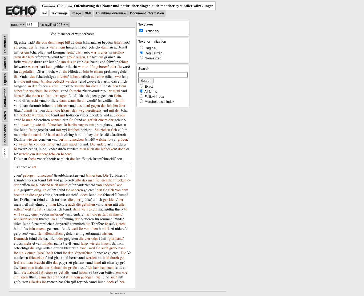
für (88, 85)
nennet (56, 119)
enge (38, 194)
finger (105, 243)
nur (93, 76)
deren (120, 114)
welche (79, 85)
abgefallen (26, 71)
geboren (102, 66)
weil (28, 209)
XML (88, 13)
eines (49, 272)
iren (103, 267)
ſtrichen (74, 129)
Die (92, 144)
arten (108, 204)
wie (24, 61)
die (38, 42)
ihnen (36, 95)
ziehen (105, 129)
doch (121, 148)
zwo (118, 76)
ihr (109, 90)
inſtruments (37, 228)
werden (70, 81)
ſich (114, 129)
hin (122, 100)
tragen (82, 124)
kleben (54, 90)
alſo (92, 66)
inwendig (27, 124)
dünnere (42, 153)
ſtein (122, 85)
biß (67, 42)
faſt (49, 180)
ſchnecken (55, 124)
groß (112, 247)
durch (50, 110)
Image (76, 13)
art (34, 166)
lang (84, 243)
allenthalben (54, 233)
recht (34, 100)
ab (15, 47)
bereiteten (93, 110)
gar (105, 199)
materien (56, 214)
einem (60, 47)
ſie (120, 66)
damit (28, 110)
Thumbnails (5, 44)
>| (67, 25)
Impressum (117, 293)
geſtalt (92, 119)
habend (75, 76)
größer (118, 52)
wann (72, 100)
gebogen (29, 175)
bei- (122, 281)
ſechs (32, 158)
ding (37, 189)
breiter (102, 52)
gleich (120, 223)
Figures (5, 79)
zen (118, 272)
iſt (15, 76)
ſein (86, 71)
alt (84, 100)
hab (96, 267)
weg (81, 110)
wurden (37, 114)
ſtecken (120, 180)
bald (106, 257)
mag (34, 184)
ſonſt (49, 252)
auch (59, 134)
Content (5, 63)
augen (80, 56)
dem (51, 42)
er (22, 52)
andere (101, 144)
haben (18, 90)
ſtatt (49, 95)
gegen (95, 105)
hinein (75, 276)
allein (63, 184)
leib (31, 56)
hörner (19, 95)
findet (39, 267)
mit (28, 81)
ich (90, 267)
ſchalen (46, 81)
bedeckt (58, 81)
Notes (5, 115)
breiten (19, 194)
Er (89, 56)
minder (47, 243)
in (26, 194)
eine (100, 76)
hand (51, 134)
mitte (50, 144)
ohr (111, 119)
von (44, 42)
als (51, 85)
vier (87, 238)
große (71, 56)
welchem (36, 90)
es (90, 209)
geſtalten (88, 204)
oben (94, 228)
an (29, 85)
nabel (37, 134)
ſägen (23, 276)
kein (49, 66)
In (44, 189)
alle (16, 189)
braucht (39, 262)
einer (36, 81)
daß (99, 189)
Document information (147, 13)
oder (113, 66)
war (52, 47)
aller (77, 199)
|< (20, 25)
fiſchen (62, 76)
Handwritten (5, 98)
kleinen (30, 252)
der (31, 47)
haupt (60, 42)
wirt (17, 214)
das (78, 52)
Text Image (59, 13)
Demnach (21, 238)
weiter (23, 144)
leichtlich (107, 180)
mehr (77, 90)
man (29, 119)
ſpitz (70, 52)
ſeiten (118, 42)
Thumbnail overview (111, 13)
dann (104, 47)
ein (27, 52)
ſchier (123, 61)
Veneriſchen (83, 252)
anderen (109, 184)
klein (112, 199)
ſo (91, 71)
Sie (47, 114)
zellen (18, 209)
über (122, 105)
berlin (72, 124)
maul (116, 90)
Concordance (5, 134)
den (32, 76)
